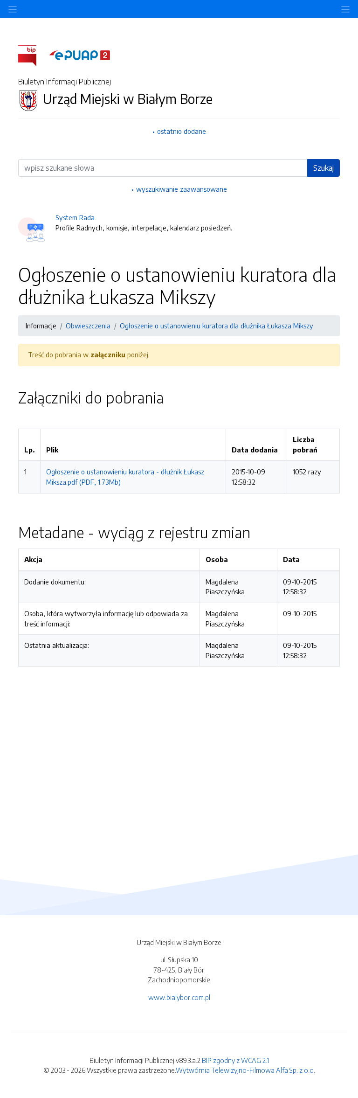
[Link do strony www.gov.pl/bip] (33, 54)
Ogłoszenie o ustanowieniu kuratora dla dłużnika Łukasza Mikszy (216, 325)
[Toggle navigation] (345, 9)
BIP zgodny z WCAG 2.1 (235, 1060)
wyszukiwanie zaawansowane (181, 189)
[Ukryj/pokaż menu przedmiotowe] (12, 9)
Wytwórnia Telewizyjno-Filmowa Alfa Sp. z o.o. (245, 1070)
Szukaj (323, 168)
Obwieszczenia (88, 325)
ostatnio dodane (181, 131)
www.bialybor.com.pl (179, 997)
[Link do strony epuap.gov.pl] (79, 54)
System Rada (75, 217)
